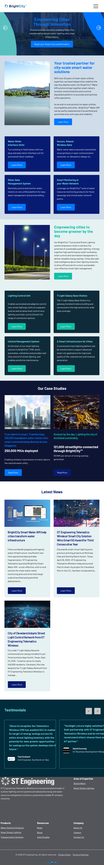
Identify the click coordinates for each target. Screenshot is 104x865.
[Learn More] (89, 711)
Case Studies (43, 837)
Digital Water (80, 783)
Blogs (40, 832)
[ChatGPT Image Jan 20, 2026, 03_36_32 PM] (52, 863)
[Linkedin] (48, 863)
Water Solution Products (12, 827)
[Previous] (5, 28)
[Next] (99, 28)
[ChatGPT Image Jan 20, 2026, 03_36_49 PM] (55, 863)
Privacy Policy (64, 854)
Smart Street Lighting (84, 788)
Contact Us (79, 837)
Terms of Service (81, 854)
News (39, 827)
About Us (78, 827)
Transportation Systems (12, 837)
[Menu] (96, 6)
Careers (77, 832)
